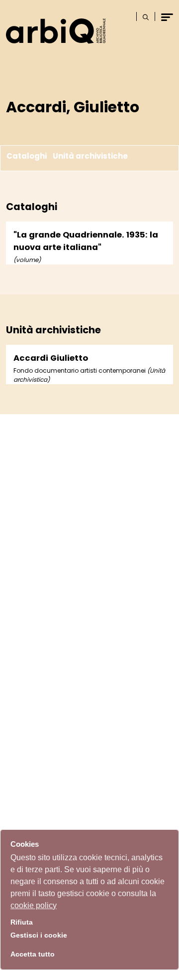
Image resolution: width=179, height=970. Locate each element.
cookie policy (33, 905)
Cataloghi (26, 156)
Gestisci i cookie (38, 935)
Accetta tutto (32, 954)
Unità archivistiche (90, 156)
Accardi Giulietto (50, 358)
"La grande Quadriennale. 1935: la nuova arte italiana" (85, 241)
